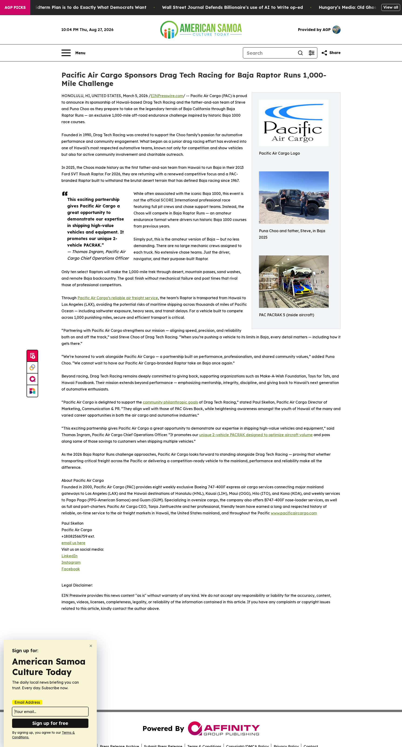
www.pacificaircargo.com (294, 513)
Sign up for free (50, 723)
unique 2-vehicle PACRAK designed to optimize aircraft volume (256, 434)
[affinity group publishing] (32, 379)
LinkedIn (69, 555)
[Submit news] (32, 356)
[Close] (91, 646)
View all (390, 7)
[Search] (300, 53)
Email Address (27, 702)
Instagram (70, 562)
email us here (73, 542)
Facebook (70, 569)
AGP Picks (15, 7)
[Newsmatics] (32, 391)
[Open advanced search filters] (311, 53)
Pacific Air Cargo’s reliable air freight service (117, 297)
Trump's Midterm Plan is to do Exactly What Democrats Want (80, 7)
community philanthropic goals (170, 402)
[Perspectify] (32, 368)
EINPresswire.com (167, 95)
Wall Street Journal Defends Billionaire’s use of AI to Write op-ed (232, 7)
